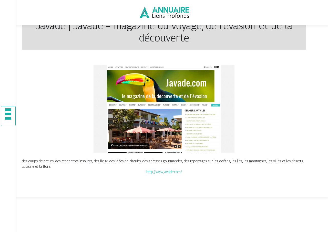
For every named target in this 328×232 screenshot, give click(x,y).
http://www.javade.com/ (164, 172)
